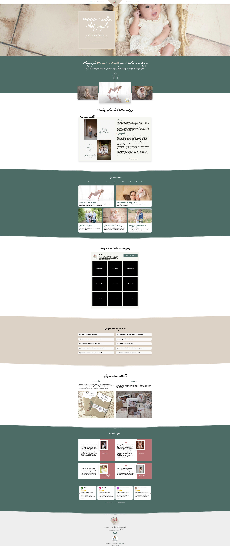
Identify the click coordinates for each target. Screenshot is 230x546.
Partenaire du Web (121, 543)
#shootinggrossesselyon (112, 258)
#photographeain (103, 258)
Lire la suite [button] (83, 498)
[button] (150, 493)
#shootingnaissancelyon (104, 259)
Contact (137, 1)
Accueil (90, 1)
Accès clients (128, 1)
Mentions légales (115, 545)
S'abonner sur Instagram (130, 255)
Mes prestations (100, 1)
